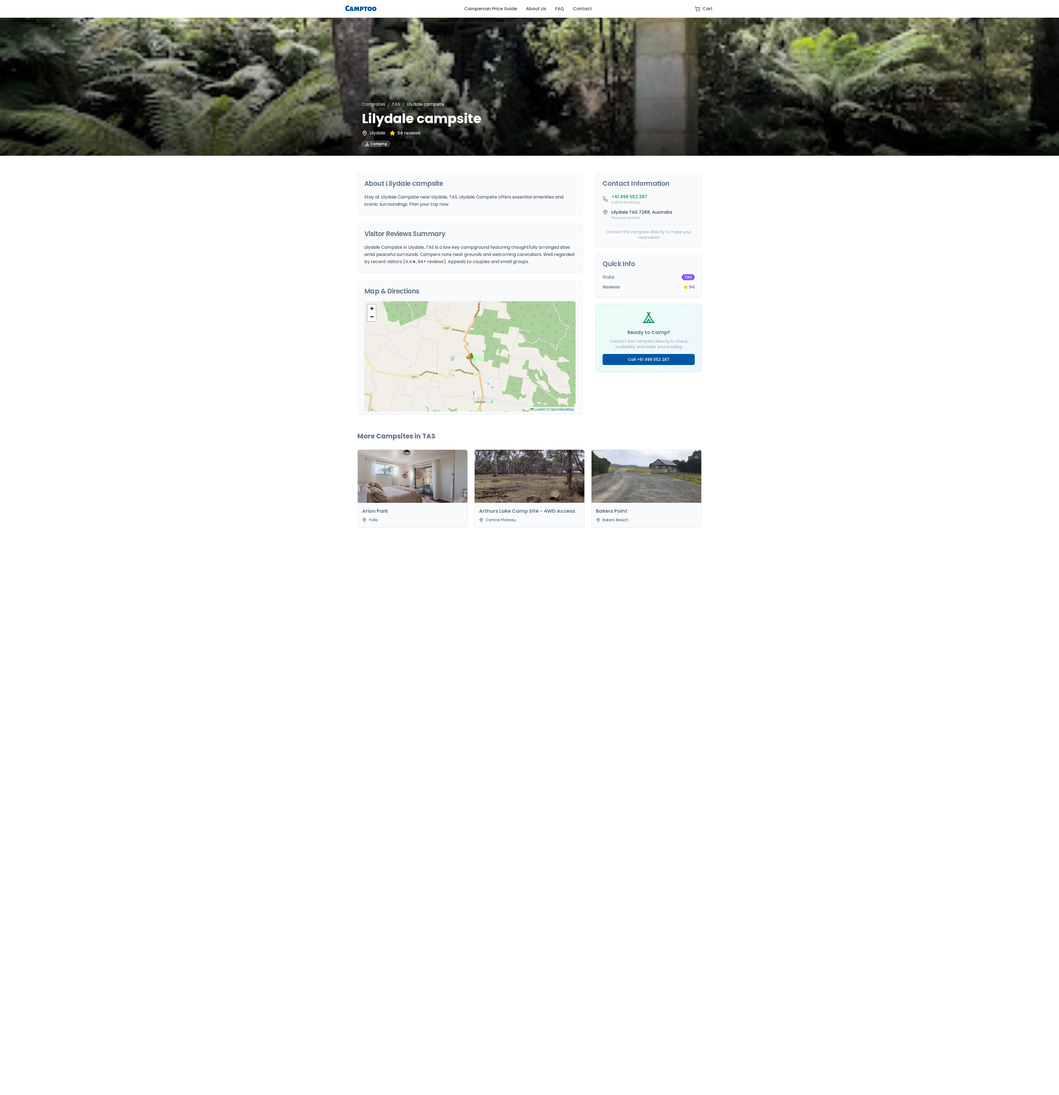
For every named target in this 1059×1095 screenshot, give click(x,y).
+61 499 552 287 (629, 197)
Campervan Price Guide (490, 9)
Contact (582, 9)
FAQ (559, 9)
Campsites (373, 104)
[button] (470, 356)
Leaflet (539, 409)
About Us (536, 9)
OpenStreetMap (562, 409)
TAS (396, 104)
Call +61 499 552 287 (648, 359)
